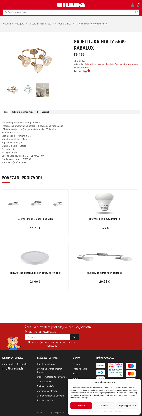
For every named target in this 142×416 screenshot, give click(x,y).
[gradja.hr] (71, 4)
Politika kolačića (94, 411)
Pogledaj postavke (127, 405)
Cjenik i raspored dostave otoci (52, 377)
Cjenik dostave (44, 381)
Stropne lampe (63, 23)
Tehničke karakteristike (22, 112)
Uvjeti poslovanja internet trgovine (49, 371)
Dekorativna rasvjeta (39, 23)
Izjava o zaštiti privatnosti (111, 411)
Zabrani (104, 405)
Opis (6, 112)
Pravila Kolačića (45, 400)
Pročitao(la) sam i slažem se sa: (53, 344)
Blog (75, 373)
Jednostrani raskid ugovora (50, 395)
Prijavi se (132, 5)
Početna (6, 23)
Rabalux (85, 67)
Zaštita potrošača (45, 386)
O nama (76, 364)
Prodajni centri (80, 369)
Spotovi (118, 64)
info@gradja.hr (13, 368)
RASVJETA (19, 23)
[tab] (6, 112)
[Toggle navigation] (5, 5)
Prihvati (81, 405)
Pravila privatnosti (46, 364)
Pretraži (136, 12)
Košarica (138, 4)
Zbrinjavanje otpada (47, 391)
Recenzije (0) (43, 112)
